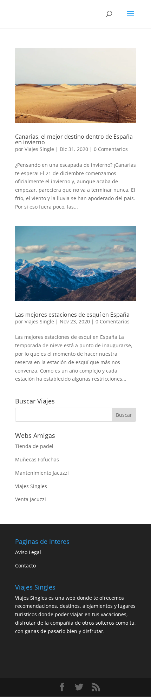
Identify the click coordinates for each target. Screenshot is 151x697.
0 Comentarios (111, 149)
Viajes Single (39, 149)
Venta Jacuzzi (30, 499)
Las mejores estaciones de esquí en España (72, 314)
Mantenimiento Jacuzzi (42, 472)
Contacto (25, 565)
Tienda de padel (34, 446)
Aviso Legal (28, 552)
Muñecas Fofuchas (37, 459)
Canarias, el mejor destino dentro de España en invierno (74, 139)
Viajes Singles (31, 486)
